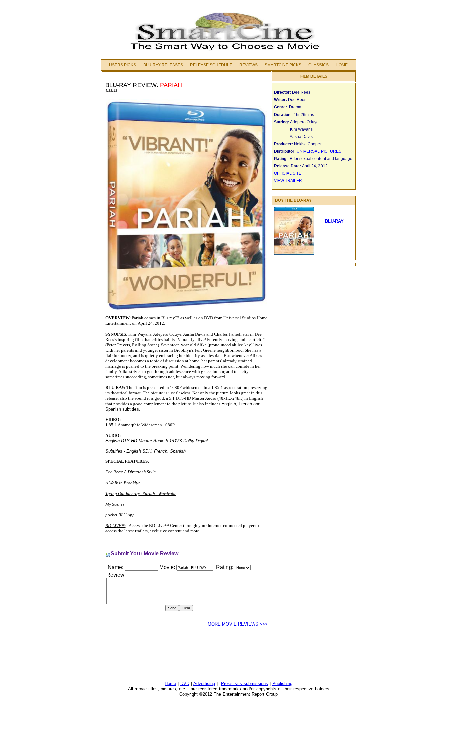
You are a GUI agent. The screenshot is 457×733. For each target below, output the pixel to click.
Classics (318, 65)
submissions (256, 683)
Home (342, 65)
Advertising (204, 683)
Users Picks (122, 65)
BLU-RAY (335, 221)
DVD (184, 683)
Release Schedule (211, 65)
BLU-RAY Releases (163, 65)
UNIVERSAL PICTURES (319, 151)
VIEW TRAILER (288, 180)
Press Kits (232, 683)
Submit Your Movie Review (144, 553)
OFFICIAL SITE (288, 173)
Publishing (282, 683)
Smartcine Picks (283, 65)
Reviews (248, 65)
